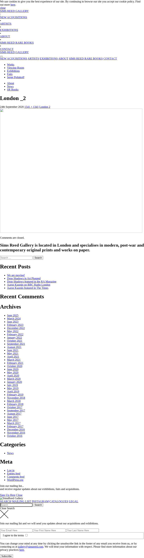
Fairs (9, 74)
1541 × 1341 (31, 106)
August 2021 (14, 347)
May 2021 (12, 353)
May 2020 (12, 372)
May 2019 (12, 388)
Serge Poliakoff (15, 77)
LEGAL (73, 501)
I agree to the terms (14, 535)
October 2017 (14, 407)
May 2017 (12, 419)
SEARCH (5, 501)
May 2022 (12, 331)
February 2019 (15, 394)
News (10, 86)
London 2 (44, 106)
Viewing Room (15, 67)
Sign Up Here (7, 495)
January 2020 (14, 381)
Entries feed (13, 473)
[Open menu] (1, 56)
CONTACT (7, 49)
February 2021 (15, 362)
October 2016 (14, 435)
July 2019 (12, 385)
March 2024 (14, 318)
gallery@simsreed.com (30, 546)
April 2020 (13, 375)
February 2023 (15, 324)
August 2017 (14, 413)
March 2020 (14, 378)
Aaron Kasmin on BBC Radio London (28, 284)
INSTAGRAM (40, 501)
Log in (10, 470)
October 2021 (14, 340)
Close (19, 495)
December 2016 (16, 429)
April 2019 (13, 391)
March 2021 (14, 359)
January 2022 (14, 337)
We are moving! (16, 275)
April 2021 (13, 356)
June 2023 (12, 321)
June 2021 (12, 350)
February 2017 (15, 426)
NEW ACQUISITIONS (13, 17)
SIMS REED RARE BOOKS (17, 42)
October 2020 (14, 366)
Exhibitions (13, 70)
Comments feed (15, 476)
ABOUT (5, 36)
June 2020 (12, 369)
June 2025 (12, 315)
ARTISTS (5, 23)
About (10, 83)
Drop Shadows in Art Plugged (24, 278)
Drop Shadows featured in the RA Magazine (31, 281)
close (3, 7)
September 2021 (16, 343)
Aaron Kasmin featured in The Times (27, 287)
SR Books (12, 89)
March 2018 (14, 400)
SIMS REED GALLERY (14, 11)
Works (10, 64)
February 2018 (15, 404)
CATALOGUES (58, 501)
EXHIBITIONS (9, 30)
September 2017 (16, 410)
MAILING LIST (21, 501)
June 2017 (12, 416)
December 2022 (16, 328)
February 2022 (15, 334)
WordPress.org (15, 479)
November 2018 (16, 397)
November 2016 (16, 432)
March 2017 (14, 423)
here (13, 4)
